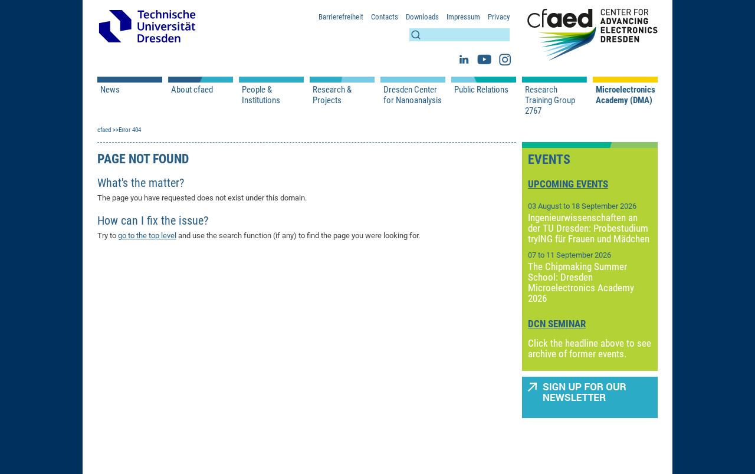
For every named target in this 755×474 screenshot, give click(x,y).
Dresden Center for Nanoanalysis (412, 95)
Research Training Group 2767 (550, 100)
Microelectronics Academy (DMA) (625, 95)
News (110, 89)
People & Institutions (261, 95)
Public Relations (481, 89)
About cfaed (192, 89)
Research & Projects (332, 95)
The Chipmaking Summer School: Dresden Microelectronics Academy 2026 (581, 282)
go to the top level (147, 235)
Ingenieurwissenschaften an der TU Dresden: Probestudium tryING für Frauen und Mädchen (588, 228)
